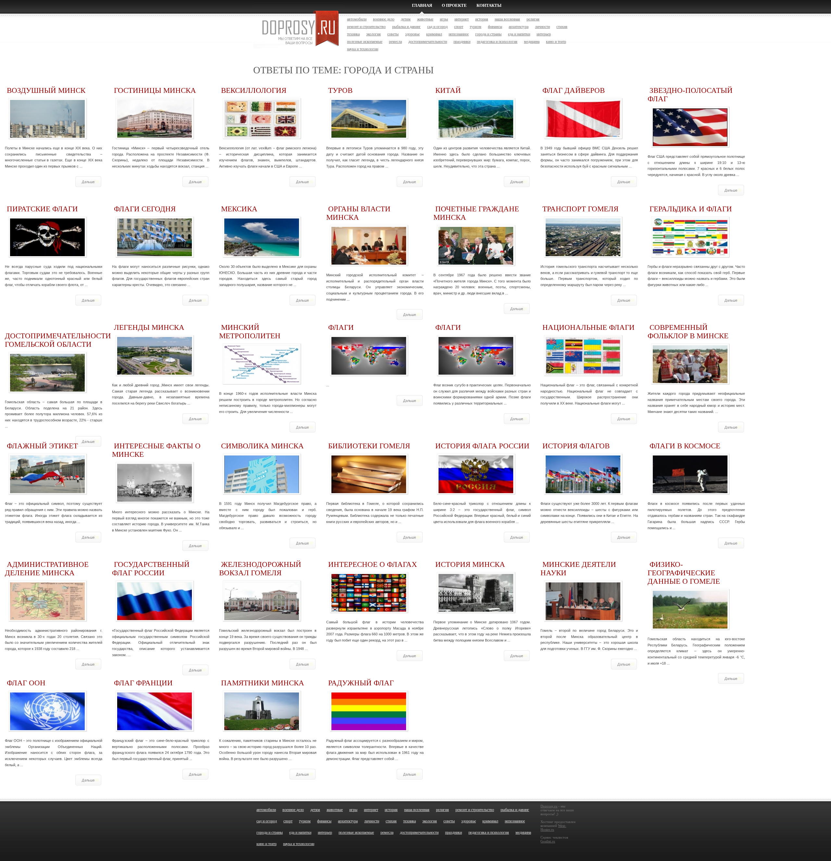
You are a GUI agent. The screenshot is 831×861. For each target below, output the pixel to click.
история (481, 19)
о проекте (454, 5)
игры (444, 19)
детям (406, 19)
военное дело (383, 19)
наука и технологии (362, 49)
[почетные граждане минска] (476, 263)
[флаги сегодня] (154, 254)
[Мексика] (261, 254)
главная (422, 5)
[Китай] (476, 136)
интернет (461, 19)
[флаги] (368, 373)
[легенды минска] (154, 373)
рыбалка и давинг (406, 26)
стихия (561, 26)
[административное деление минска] (47, 618)
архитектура (518, 26)
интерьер (544, 34)
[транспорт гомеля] (583, 254)
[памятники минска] (261, 728)
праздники (461, 41)
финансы (495, 26)
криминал (434, 34)
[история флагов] (583, 491)
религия (533, 19)
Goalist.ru (547, 841)
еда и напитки (519, 34)
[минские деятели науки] (583, 618)
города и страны (488, 34)
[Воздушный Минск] (47, 136)
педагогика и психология (497, 41)
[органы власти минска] (368, 263)
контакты (489, 5)
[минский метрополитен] (261, 381)
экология (373, 34)
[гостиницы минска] (154, 136)
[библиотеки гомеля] (368, 491)
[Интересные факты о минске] (154, 500)
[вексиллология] (261, 136)
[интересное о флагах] (368, 610)
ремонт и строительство (366, 26)
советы (393, 34)
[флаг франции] (154, 728)
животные (425, 19)
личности (542, 26)
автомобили (356, 19)
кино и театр (556, 41)
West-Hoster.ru (553, 827)
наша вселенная (507, 19)
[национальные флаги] (583, 373)
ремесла (395, 41)
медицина (532, 41)
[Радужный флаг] (368, 728)
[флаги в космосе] (690, 491)
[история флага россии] (476, 491)
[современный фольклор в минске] (690, 381)
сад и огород (437, 26)
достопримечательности (427, 41)
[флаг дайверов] (583, 136)
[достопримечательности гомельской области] (47, 390)
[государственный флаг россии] (154, 618)
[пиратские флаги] (47, 254)
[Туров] (368, 136)
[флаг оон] (47, 728)
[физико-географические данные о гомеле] (690, 627)
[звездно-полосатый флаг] (690, 144)
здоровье (412, 34)
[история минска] (476, 610)
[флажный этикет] (47, 491)
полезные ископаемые (364, 41)
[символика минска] (261, 491)
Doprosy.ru (548, 806)
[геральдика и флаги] (690, 254)
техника (353, 34)
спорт (458, 26)
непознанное (459, 34)
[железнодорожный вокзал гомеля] (261, 618)
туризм (475, 26)
